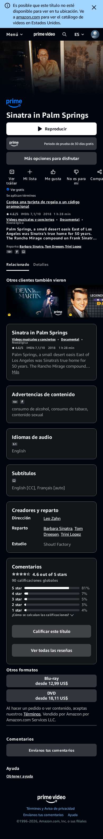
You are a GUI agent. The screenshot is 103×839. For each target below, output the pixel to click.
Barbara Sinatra (32, 246)
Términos (32, 714)
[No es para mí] (76, 171)
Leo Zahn (52, 518)
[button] (51, 128)
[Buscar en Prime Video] (64, 34)
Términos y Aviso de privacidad (50, 808)
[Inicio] (44, 34)
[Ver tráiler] (11, 171)
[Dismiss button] (94, 7)
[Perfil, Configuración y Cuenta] (95, 34)
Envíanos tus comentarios (43, 815)
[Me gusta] (53, 171)
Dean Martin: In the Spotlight (35, 301)
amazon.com (28, 17)
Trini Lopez (73, 246)
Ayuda (73, 815)
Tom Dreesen (54, 246)
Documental (70, 219)
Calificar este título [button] (51, 631)
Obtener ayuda (19, 776)
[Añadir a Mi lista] (29, 171)
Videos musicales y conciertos (30, 219)
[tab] (17, 264)
